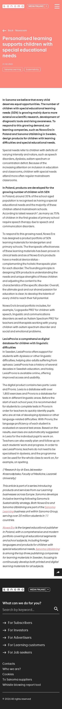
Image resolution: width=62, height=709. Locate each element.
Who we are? (11, 669)
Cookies (8, 674)
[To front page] (13, 6)
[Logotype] (13, 589)
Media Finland (36, 6)
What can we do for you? (21, 603)
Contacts (8, 664)
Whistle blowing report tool (21, 685)
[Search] (56, 609)
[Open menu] (56, 6)
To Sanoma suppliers (17, 679)
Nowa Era (8, 527)
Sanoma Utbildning (48, 549)
